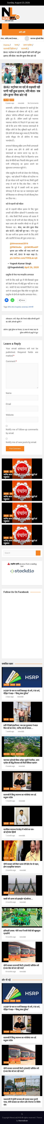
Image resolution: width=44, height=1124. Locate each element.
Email (8, 404)
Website (10, 415)
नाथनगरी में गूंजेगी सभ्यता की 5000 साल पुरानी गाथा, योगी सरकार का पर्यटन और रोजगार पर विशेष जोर (22, 1102)
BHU (9, 307)
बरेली (24, 1093)
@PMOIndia (15, 247)
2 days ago (10, 697)
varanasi (24, 307)
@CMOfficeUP (31, 247)
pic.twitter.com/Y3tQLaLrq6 (23, 258)
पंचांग (11, 471)
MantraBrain (23, 1121)
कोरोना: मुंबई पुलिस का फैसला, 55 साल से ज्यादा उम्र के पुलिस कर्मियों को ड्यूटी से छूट (21, 331)
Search (38, 553)
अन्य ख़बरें (6, 685)
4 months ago (11, 937)
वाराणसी (11, 100)
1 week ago (10, 731)
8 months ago (11, 972)
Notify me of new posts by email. (21, 442)
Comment (11, 361)
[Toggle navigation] (11, 26)
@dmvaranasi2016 (19, 243)
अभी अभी (6, 100)
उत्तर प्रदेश (6, 754)
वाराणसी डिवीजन (20, 754)
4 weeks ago (10, 766)
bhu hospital (16, 307)
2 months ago (11, 870)
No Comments (33, 103)
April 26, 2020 (32, 267)
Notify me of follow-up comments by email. (22, 431)
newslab (21, 103)
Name (8, 393)
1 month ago (10, 801)
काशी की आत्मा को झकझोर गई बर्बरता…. (18, 898)
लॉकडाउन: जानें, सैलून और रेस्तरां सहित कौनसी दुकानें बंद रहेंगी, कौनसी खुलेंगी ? (23, 320)
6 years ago (10, 103)
